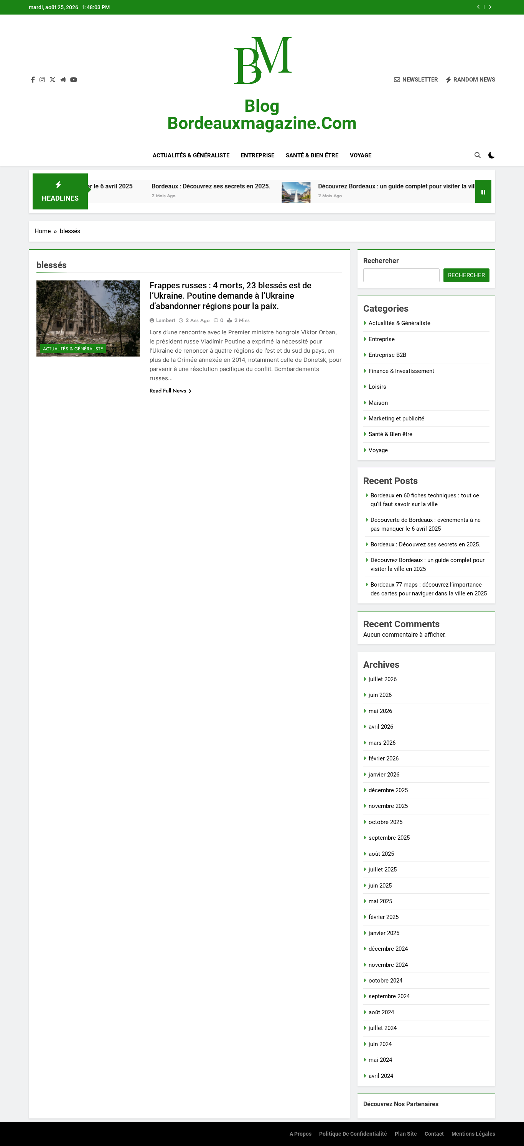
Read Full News (168, 390)
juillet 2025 (383, 869)
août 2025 (381, 853)
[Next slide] (490, 7)
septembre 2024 (389, 996)
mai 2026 (380, 711)
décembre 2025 (388, 790)
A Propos (300, 1134)
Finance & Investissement (401, 371)
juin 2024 (380, 1044)
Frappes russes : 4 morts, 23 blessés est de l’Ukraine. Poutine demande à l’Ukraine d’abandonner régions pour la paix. (230, 296)
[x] (52, 80)
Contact (434, 1134)
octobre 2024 (385, 980)
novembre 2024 (388, 964)
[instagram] (42, 80)
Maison (378, 402)
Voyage (360, 155)
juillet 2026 (383, 679)
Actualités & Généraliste (191, 155)
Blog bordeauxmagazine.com (262, 114)
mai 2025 (380, 901)
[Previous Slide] (478, 7)
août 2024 (381, 1012)
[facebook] (33, 80)
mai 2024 (380, 1059)
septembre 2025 (389, 837)
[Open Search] (478, 155)
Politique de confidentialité (353, 1134)
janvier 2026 (384, 774)
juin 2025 (380, 885)
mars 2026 (382, 742)
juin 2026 (380, 695)
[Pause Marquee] (483, 191)
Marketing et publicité (396, 418)
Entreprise (257, 155)
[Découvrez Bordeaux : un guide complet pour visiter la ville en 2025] (272, 196)
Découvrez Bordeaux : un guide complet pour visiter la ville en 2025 (387, 186)
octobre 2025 (385, 822)
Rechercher (381, 261)
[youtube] (73, 80)
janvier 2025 (384, 933)
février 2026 (384, 758)
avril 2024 (381, 1075)
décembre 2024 (388, 948)
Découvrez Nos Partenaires (400, 1104)
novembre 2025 (388, 806)
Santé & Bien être (312, 155)
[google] (63, 80)
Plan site (406, 1134)
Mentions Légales (473, 1134)
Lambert (165, 320)
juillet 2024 (383, 1028)
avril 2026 (381, 726)
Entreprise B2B (387, 354)
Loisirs (377, 386)
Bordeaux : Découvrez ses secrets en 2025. (187, 186)
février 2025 (384, 917)
